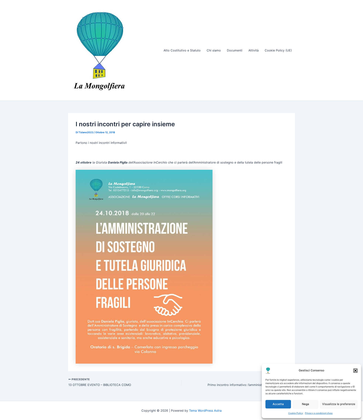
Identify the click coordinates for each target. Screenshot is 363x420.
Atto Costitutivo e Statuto (182, 50)
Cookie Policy (295, 413)
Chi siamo (214, 50)
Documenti (234, 50)
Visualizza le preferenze (338, 404)
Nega (305, 404)
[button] (355, 370)
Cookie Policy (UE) (278, 50)
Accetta (278, 404)
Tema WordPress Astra (205, 410)
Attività (253, 50)
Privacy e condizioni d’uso (319, 413)
